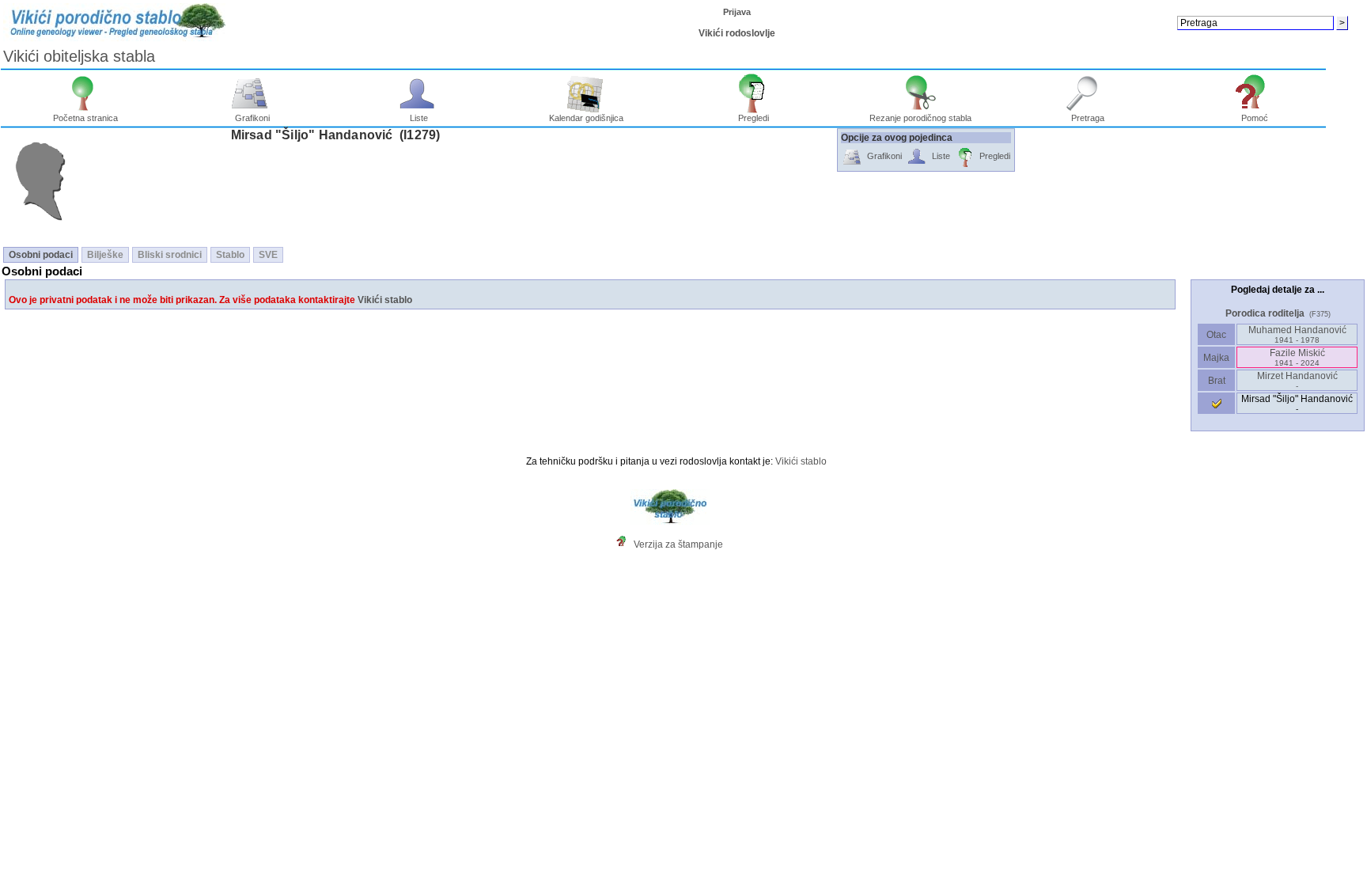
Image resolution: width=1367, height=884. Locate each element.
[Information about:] (625, 544)
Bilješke (105, 254)
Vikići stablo (385, 299)
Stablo (230, 254)
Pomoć (1254, 118)
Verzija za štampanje (678, 544)
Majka (1216, 357)
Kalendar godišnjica (586, 118)
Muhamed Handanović (1297, 334)
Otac (1216, 334)
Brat (1216, 380)
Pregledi (753, 118)
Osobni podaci (41, 254)
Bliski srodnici (170, 254)
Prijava (737, 12)
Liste (419, 118)
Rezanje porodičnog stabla (920, 118)
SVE (268, 254)
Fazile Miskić (1297, 357)
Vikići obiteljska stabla (79, 56)
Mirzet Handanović (1297, 380)
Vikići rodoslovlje (737, 33)
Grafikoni (252, 118)
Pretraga (1087, 118)
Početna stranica (85, 118)
